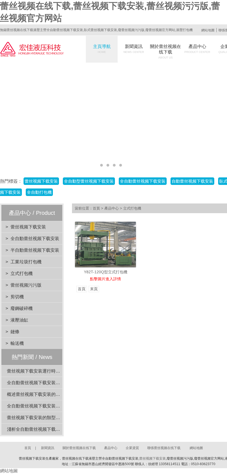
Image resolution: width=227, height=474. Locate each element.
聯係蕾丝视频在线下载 (163, 448)
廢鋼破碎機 (22, 308)
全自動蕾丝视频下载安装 (35, 238)
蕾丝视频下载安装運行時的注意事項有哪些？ (51, 371)
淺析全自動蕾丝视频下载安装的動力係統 (47, 429)
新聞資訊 (133, 48)
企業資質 (132, 448)
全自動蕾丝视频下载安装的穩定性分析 (44, 406)
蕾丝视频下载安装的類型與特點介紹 (42, 417)
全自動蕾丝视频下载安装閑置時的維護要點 (49, 382)
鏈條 (15, 331)
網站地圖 (208, 30)
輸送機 (17, 343)
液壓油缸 (19, 320)
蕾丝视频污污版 (26, 285)
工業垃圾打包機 (26, 261)
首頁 (96, 208)
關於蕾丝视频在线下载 (165, 51)
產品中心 (197, 48)
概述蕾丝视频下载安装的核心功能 (40, 394)
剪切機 (17, 296)
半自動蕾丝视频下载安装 (35, 250)
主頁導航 (102, 48)
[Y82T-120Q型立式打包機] (105, 244)
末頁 (94, 289)
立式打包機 (22, 273)
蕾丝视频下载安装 (28, 227)
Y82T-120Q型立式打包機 (105, 272)
